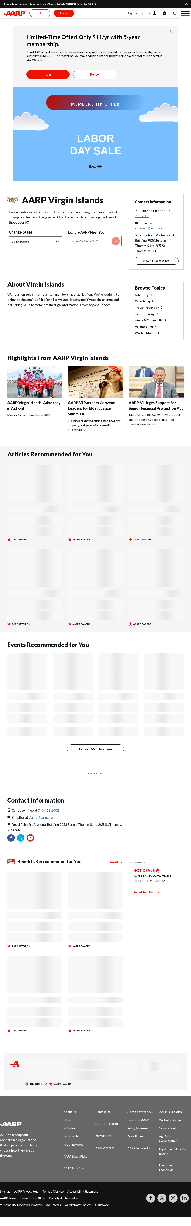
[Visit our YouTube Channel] (30, 838)
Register (133, 13)
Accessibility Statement (82, 1191)
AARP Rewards (73, 1144)
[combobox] (94, 241)
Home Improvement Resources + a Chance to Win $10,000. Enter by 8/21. (48, 4)
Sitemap (5, 1191)
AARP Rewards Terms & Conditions (22, 1198)
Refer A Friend (105, 1147)
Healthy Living (145, 314)
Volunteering (144, 326)
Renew (95, 74)
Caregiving (142, 301)
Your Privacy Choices (78, 1204)
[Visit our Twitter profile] (20, 838)
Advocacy (142, 295)
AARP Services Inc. (139, 1148)
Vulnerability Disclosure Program (21, 1204)
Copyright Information (63, 1198)
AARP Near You (74, 1168)
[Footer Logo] (20, 1124)
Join (48, 74)
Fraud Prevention (147, 307)
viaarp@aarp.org (150, 228)
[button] (175, 13)
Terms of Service (53, 1191)
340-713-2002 (48, 810)
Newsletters (103, 1135)
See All (114, 862)
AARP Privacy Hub (26, 1191)
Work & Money (145, 333)
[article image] (34, 396)
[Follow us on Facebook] (11, 838)
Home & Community (149, 320)
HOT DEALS (144, 870)
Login (148, 13)
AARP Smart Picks (75, 1156)
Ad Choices (53, 1204)
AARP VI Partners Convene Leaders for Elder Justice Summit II (91, 408)
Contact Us (103, 1111)
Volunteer (70, 1128)
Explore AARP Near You (86, 232)
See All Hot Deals (145, 892)
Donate (68, 1120)
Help (164, 13)
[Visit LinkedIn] (184, 1198)
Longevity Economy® (166, 1167)
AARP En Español (107, 1123)
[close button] (173, 31)
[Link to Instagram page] (173, 1198)
